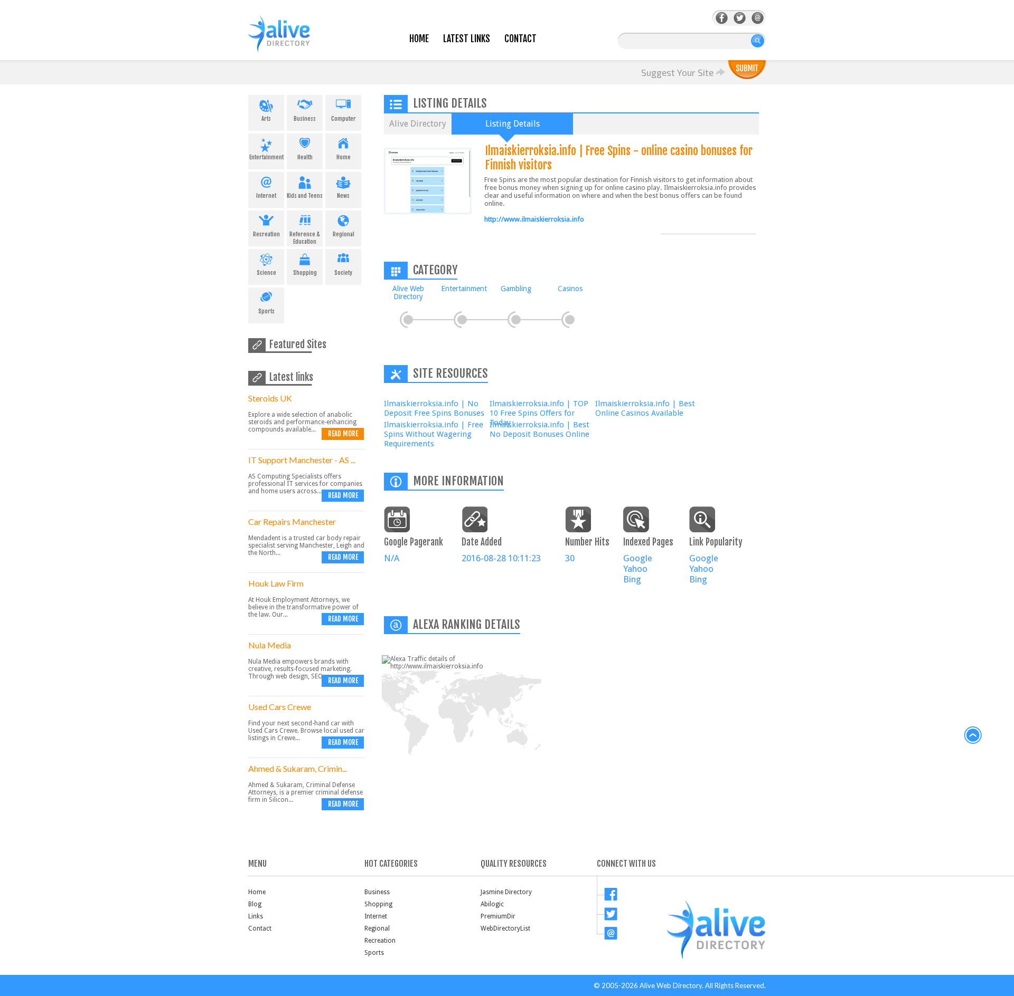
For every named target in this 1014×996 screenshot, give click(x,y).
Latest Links (466, 38)
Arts (266, 118)
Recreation (266, 234)
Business (305, 118)
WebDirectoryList (505, 928)
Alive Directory (417, 124)
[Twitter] (740, 18)
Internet (266, 195)
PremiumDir (498, 916)
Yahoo (635, 568)
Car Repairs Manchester (292, 521)
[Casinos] (569, 319)
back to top (973, 735)
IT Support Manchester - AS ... (301, 460)
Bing (632, 579)
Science (266, 272)
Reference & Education (304, 238)
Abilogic (492, 904)
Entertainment (266, 157)
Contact (520, 38)
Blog (254, 904)
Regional (343, 234)
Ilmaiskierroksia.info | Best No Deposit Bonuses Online (539, 429)
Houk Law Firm (276, 583)
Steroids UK (270, 398)
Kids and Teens (305, 195)
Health (305, 157)
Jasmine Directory (506, 892)
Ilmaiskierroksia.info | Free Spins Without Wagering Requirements (433, 434)
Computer (343, 118)
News (343, 195)
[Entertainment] (462, 319)
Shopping (305, 272)
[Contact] (758, 18)
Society (343, 272)
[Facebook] (722, 18)
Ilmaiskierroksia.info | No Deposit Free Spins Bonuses (434, 408)
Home (419, 38)
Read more (343, 433)
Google (637, 558)
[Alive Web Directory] (408, 319)
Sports (266, 311)
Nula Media (269, 645)
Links (255, 916)
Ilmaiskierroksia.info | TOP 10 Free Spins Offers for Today (539, 413)
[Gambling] (516, 319)
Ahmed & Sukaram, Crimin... (297, 768)
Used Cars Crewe (279, 707)
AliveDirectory (290, 40)
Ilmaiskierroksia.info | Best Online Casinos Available (645, 408)
